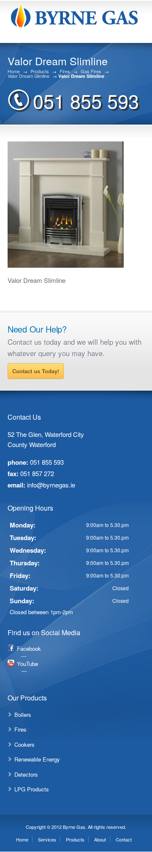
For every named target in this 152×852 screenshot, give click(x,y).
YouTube (27, 664)
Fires (65, 71)
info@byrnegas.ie (51, 484)
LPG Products (31, 789)
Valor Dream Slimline (28, 76)
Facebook (29, 648)
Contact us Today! (35, 371)
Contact (124, 839)
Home (14, 71)
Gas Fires (91, 71)
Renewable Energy (37, 759)
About (100, 839)
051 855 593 (86, 100)
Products (39, 71)
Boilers (22, 715)
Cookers (24, 744)
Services (47, 839)
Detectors (26, 774)
